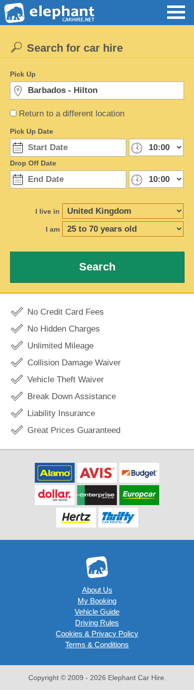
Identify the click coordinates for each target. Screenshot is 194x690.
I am (53, 229)
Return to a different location (71, 113)
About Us (97, 590)
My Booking (97, 601)
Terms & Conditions (97, 644)
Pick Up (23, 74)
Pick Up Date (31, 131)
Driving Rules (97, 622)
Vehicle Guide (97, 611)
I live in (47, 211)
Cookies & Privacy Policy (97, 633)
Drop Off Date (33, 163)
